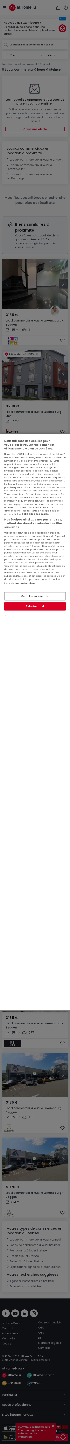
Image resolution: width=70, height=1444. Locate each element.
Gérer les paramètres (35, 596)
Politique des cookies (35, 514)
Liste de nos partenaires (19, 583)
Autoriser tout (35, 606)
